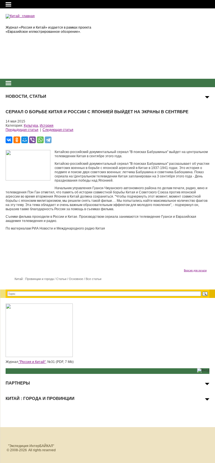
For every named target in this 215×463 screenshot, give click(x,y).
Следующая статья (58, 130)
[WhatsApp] (40, 139)
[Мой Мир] (24, 139)
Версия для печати (195, 270)
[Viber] (32, 139)
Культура (31, 126)
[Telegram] (48, 139)
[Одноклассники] (16, 139)
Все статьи (93, 279)
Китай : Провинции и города (34, 279)
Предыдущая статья (22, 130)
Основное (76, 279)
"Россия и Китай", (32, 362)
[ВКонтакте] (9, 139)
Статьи (61, 279)
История (46, 126)
